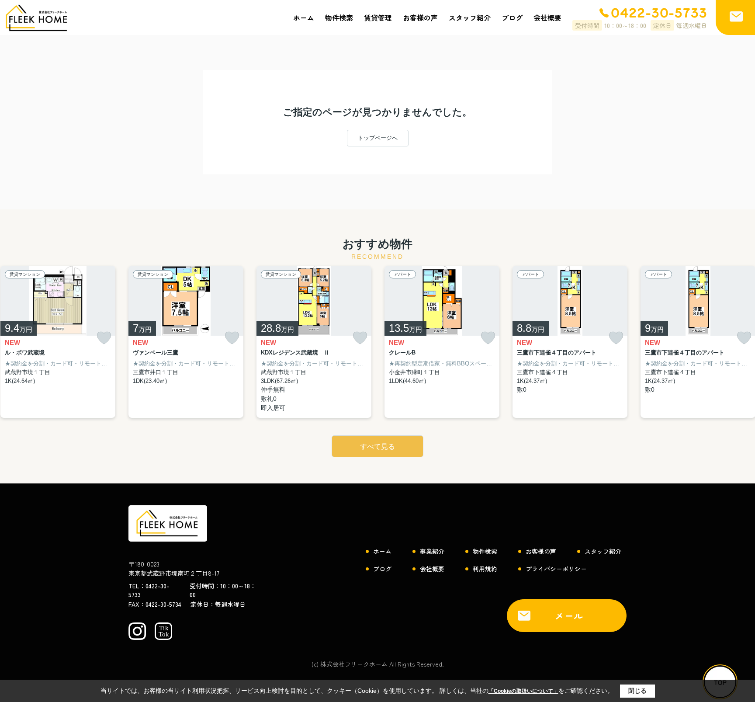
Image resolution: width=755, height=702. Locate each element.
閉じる (637, 690)
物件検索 (339, 17)
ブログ (512, 17)
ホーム (303, 17)
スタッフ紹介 (470, 17)
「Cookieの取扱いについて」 (523, 691)
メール (569, 615)
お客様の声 (420, 17)
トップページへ (378, 138)
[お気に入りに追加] (104, 338)
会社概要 (547, 17)
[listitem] (186, 342)
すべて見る (377, 446)
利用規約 (485, 568)
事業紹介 (432, 551)
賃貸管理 (378, 17)
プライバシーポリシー (556, 568)
